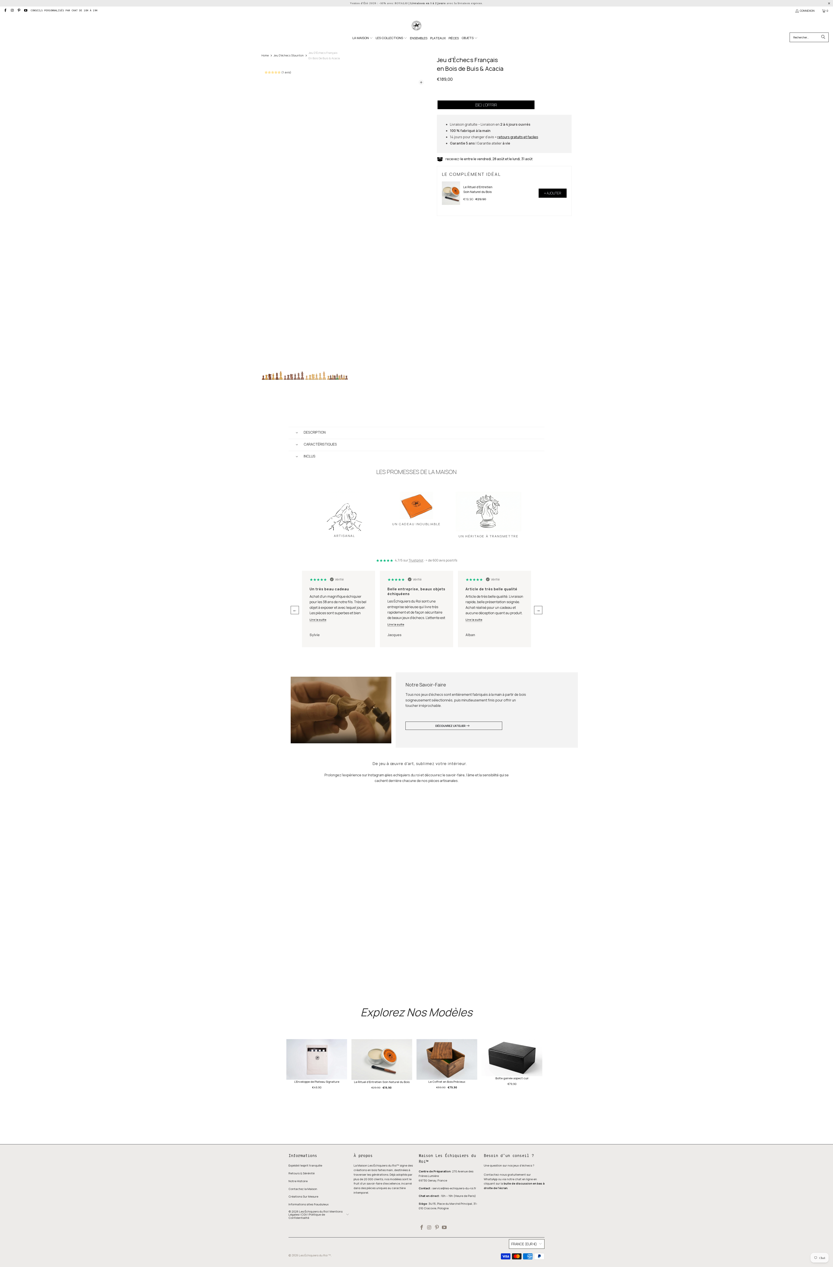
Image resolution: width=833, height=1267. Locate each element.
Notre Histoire (298, 1181)
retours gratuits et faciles (517, 137)
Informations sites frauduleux (309, 1204)
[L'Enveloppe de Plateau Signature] (316, 1059)
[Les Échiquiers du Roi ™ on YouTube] (25, 11)
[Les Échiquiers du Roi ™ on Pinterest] (19, 11)
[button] (363, 38)
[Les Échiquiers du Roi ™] (416, 26)
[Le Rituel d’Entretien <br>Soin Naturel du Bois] (451, 193)
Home (265, 55)
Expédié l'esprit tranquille (305, 1165)
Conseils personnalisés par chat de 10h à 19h (64, 10)
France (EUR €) (524, 1244)
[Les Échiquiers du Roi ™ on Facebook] (5, 11)
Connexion (807, 11)
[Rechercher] (823, 37)
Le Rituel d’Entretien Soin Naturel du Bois (477, 189)
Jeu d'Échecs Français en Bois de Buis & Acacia (324, 55)
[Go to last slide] (269, 221)
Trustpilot (416, 560)
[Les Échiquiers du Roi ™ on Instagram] (12, 11)
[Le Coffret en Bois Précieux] (446, 1059)
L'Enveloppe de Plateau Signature (316, 1082)
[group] (272, 374)
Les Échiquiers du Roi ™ (315, 1255)
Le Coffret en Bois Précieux (446, 1082)
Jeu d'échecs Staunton (289, 55)
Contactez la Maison (303, 1189)
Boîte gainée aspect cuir (512, 1078)
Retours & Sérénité (302, 1173)
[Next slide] (421, 221)
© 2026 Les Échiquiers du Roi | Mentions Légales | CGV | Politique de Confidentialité (316, 1214)
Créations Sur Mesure (303, 1196)
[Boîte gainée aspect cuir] (512, 1057)
